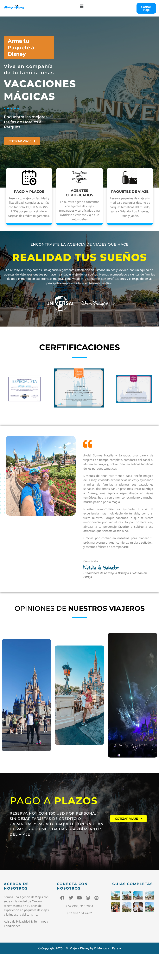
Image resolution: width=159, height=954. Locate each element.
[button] (81, 5)
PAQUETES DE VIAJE (130, 191)
